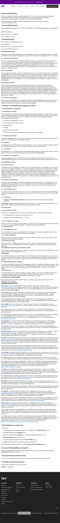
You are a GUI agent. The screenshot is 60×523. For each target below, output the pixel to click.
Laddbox (3, 503)
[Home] (3, 6)
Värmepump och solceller (6, 501)
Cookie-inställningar (36, 513)
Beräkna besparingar (52, 6)
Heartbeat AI (20, 6)
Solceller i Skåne (34, 485)
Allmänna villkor (48, 487)
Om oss (17, 485)
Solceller (3, 485)
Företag (37, 6)
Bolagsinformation (5, 513)
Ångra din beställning (24, 513)
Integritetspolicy (13, 513)
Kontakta (43, 6)
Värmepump (3, 499)
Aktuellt (17, 489)
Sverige (57, 508)
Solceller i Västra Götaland (37, 489)
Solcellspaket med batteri (6, 487)
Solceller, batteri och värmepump (5, 490)
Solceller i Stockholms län (36, 487)
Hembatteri (3, 497)
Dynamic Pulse (4, 495)
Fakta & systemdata (20, 487)
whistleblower (48, 485)
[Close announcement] (58, 2)
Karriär (17, 491)
